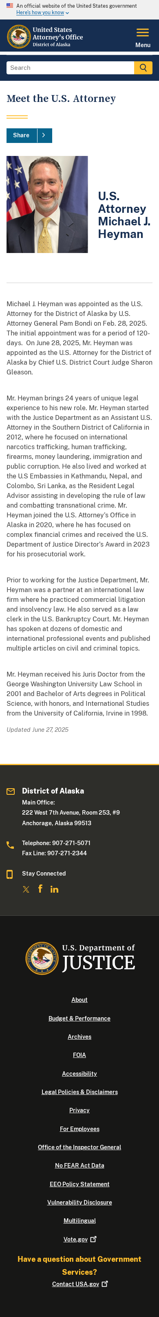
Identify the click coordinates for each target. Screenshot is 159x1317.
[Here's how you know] (79, 9)
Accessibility (79, 1073)
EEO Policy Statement (80, 1184)
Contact (75, 1284)
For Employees (79, 1129)
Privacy (79, 1110)
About (79, 1000)
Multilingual (80, 1221)
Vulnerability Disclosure (79, 1202)
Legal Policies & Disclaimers (80, 1092)
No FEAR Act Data (79, 1165)
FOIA (79, 1055)
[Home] (46, 46)
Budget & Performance (79, 1018)
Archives (79, 1037)
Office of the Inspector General (79, 1147)
